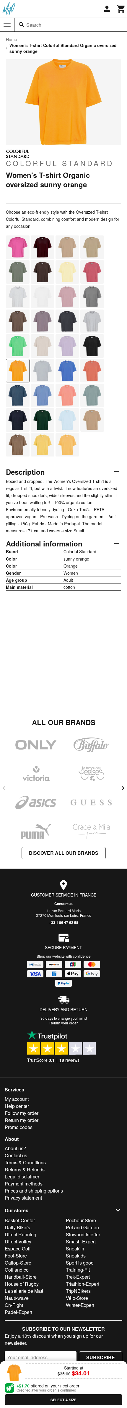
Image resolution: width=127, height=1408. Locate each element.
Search (33, 24)
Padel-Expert (18, 1312)
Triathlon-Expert (82, 1283)
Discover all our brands (63, 853)
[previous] (4, 788)
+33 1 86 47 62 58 (63, 922)
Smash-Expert (81, 1241)
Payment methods (24, 1183)
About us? (15, 1148)
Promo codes (18, 1127)
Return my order (21, 1120)
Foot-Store (16, 1255)
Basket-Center (20, 1220)
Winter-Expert (80, 1305)
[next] (123, 788)
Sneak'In (75, 1248)
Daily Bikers (17, 1227)
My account (17, 1099)
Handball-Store (21, 1276)
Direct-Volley (18, 1241)
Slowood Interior (83, 1234)
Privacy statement (23, 1197)
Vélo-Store (77, 1298)
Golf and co (17, 1269)
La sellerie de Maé (24, 1290)
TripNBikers (78, 1290)
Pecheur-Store (81, 1220)
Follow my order (21, 1113)
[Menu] (7, 25)
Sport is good (80, 1262)
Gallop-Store (18, 1262)
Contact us (63, 903)
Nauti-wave (17, 1298)
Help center (17, 1106)
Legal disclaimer (22, 1176)
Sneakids (76, 1255)
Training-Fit (78, 1269)
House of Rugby (22, 1283)
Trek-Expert (78, 1276)
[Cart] (121, 9)
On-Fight (14, 1305)
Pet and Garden (82, 1227)
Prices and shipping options (34, 1190)
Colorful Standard (60, 163)
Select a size (63, 1399)
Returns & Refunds (25, 1169)
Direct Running (20, 1234)
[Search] (21, 24)
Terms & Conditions (25, 1162)
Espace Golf (17, 1248)
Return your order (63, 1022)
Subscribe (100, 1357)
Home (11, 39)
